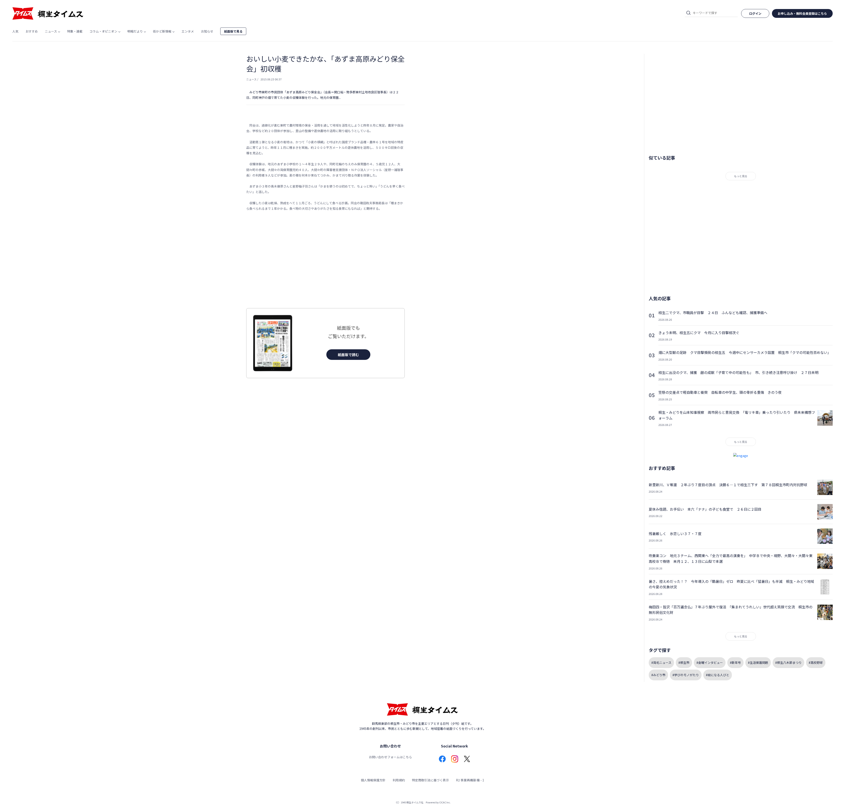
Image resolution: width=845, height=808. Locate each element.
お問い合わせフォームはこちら (390, 757)
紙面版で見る (233, 31)
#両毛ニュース (661, 662)
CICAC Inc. (445, 802)
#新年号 (735, 662)
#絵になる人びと (717, 675)
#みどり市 (658, 675)
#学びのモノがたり (685, 675)
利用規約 (399, 780)
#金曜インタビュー (709, 662)
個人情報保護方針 (373, 780)
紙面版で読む (348, 354)
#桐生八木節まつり (788, 662)
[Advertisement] (325, 260)
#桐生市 (683, 662)
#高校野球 (816, 662)
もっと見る (740, 176)
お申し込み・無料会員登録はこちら (802, 13)
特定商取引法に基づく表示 (430, 780)
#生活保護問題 (758, 662)
